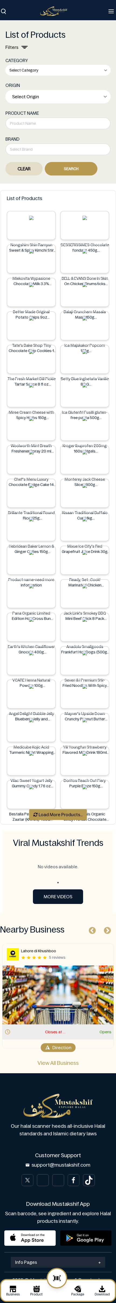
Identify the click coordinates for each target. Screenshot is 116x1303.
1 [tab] (58, 882)
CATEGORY (16, 60)
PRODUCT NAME (22, 113)
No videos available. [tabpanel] (58, 866)
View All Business (58, 1063)
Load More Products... (60, 814)
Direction (61, 1047)
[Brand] (56, 11)
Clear (24, 168)
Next (106, 929)
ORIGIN (12, 85)
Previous (91, 929)
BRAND (12, 139)
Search (71, 169)
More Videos (58, 896)
